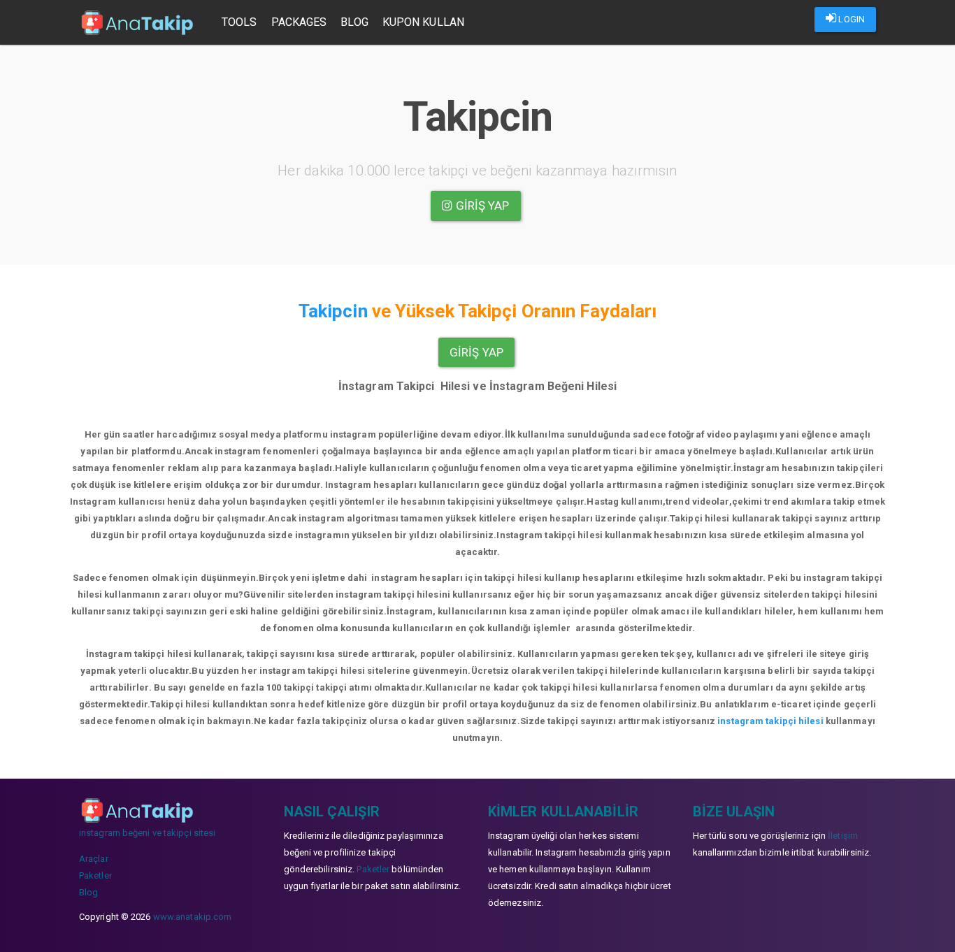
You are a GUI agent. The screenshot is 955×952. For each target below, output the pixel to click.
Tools (239, 22)
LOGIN (850, 19)
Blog (354, 22)
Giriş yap (481, 205)
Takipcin (333, 311)
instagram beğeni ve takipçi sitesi (147, 833)
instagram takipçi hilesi (770, 721)
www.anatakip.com (192, 916)
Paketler (95, 875)
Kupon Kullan (423, 22)
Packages (299, 22)
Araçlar (93, 858)
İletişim (843, 835)
